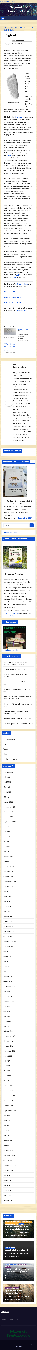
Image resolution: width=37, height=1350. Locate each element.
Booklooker (14, 613)
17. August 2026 (12, 1232)
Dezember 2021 (9, 1036)
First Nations (19, 117)
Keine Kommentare (20, 1235)
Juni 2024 (7, 897)
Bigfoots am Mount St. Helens (15, 292)
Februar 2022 (8, 1031)
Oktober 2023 (8, 936)
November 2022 (9, 991)
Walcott (6, 749)
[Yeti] (10, 331)
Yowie (14, 277)
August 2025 (8, 827)
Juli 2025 (6, 832)
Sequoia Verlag (8, 616)
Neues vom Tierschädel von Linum (16, 704)
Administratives (10, 1247)
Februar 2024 (8, 916)
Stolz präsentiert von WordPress (12, 1344)
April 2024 (7, 906)
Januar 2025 (8, 862)
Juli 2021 (6, 1061)
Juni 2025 (7, 837)
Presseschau (21, 310)
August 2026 (8, 772)
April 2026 (7, 792)
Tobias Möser (19, 40)
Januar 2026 (8, 802)
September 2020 (9, 1111)
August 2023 (8, 946)
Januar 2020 (8, 1146)
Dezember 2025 (9, 807)
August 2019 (8, 1170)
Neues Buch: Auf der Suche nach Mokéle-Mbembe (16, 1229)
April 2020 (7, 1131)
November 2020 (9, 1101)
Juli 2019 (6, 1175)
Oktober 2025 (8, 817)
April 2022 (7, 1021)
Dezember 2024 (9, 867)
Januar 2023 (8, 981)
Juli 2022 (6, 1011)
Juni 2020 (7, 1121)
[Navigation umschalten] (20, 18)
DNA (9, 155)
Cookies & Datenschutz (9, 1319)
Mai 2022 (6, 1016)
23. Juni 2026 (11, 1296)
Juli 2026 (6, 777)
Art (10, 173)
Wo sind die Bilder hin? (11, 669)
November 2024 (9, 872)
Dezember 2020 (9, 1096)
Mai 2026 (6, 787)
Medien (22, 1224)
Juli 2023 (6, 951)
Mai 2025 (6, 842)
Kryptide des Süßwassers (12, 1221)
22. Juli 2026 (11, 1275)
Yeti (17, 275)
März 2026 (7, 797)
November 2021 (9, 1041)
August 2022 (8, 1006)
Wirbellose (8, 1288)
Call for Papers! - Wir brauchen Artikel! (18, 724)
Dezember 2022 (9, 986)
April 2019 (7, 1190)
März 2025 (7, 852)
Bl (8, 30)
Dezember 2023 (9, 926)
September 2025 (9, 822)
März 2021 (7, 1081)
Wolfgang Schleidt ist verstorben (15, 689)
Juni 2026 (7, 782)
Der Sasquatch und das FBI (14, 303)
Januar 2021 (8, 1091)
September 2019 (9, 1165)
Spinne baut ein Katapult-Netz (14, 682)
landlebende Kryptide (11, 1224)
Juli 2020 (6, 1116)
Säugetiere (22, 1264)
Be (5, 30)
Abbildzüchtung (9, 739)
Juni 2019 (7, 1180)
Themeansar (18, 1346)
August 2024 (8, 887)
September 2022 (9, 1001)
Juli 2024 (6, 892)
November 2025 (9, 812)
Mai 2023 (6, 961)
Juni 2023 (7, 956)
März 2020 (7, 1136)
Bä (2, 30)
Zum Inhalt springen (7, 1)
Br (13, 30)
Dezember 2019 (9, 1151)
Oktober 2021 (8, 1046)
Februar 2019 (8, 1200)
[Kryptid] (10, 346)
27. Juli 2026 (11, 1253)
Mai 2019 (6, 1185)
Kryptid (6, 350)
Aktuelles (8, 1264)
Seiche (5, 744)
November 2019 (9, 1156)
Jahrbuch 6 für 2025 (24, 518)
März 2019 (7, 1195)
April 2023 (7, 966)
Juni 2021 (7, 1066)
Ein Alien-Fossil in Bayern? (13, 719)
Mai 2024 (6, 902)
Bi (6, 30)
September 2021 (9, 1051)
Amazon (6, 613)
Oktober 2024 (8, 877)
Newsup (29, 1344)
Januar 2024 (8, 921)
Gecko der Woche (10, 759)
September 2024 (9, 882)
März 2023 (7, 971)
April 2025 (7, 847)
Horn (5, 754)
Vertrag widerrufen (10, 532)
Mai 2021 (6, 1071)
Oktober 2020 (8, 1106)
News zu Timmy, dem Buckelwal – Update (17, 1270)
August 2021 (8, 1056)
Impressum (5, 1312)
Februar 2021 (8, 1086)
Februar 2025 (8, 857)
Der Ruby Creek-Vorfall (12, 297)
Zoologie (8, 1266)
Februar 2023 (8, 976)
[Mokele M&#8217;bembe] (24, 334)
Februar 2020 (8, 1141)
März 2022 (7, 1026)
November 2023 (9, 931)
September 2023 (9, 941)
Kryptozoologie (22, 284)
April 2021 (7, 1076)
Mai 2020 (6, 1126)
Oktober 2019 (8, 1160)
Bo (11, 30)
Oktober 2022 (8, 996)
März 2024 (7, 911)
